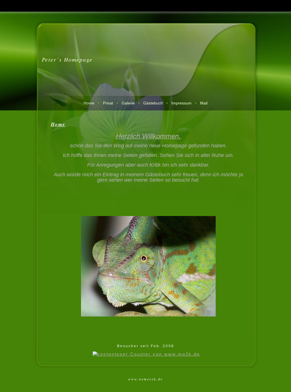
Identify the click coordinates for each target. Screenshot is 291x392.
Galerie (128, 103)
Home (89, 103)
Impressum (181, 103)
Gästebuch (153, 103)
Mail (203, 103)
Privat (108, 103)
